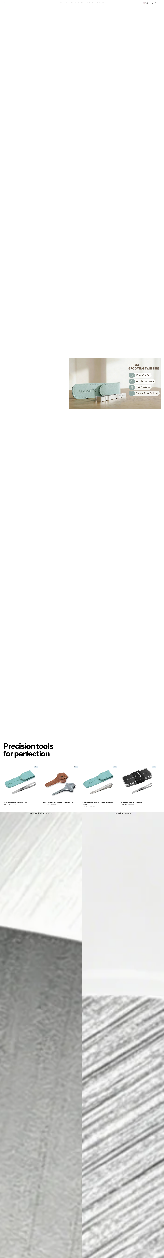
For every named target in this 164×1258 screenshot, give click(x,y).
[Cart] (159, 3)
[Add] (36, 798)
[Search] (152, 3)
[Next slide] (158, 786)
